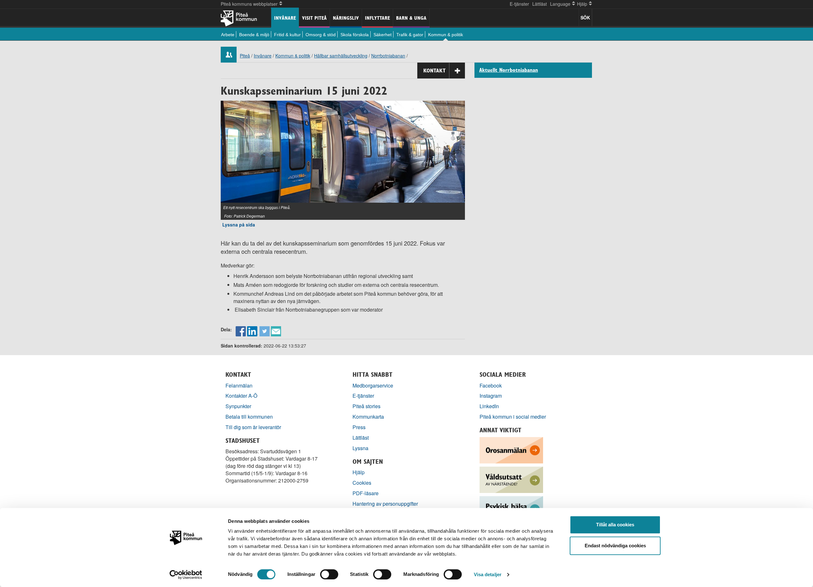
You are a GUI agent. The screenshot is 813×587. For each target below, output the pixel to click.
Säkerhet (382, 34)
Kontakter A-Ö (241, 395)
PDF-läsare (366, 493)
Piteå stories (366, 406)
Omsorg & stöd (321, 34)
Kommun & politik (445, 34)
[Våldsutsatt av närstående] (511, 479)
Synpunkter (238, 406)
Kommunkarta (368, 416)
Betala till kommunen (249, 416)
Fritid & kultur (287, 34)
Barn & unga (411, 18)
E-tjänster (519, 4)
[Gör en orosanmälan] (511, 449)
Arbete (227, 34)
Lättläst (539, 4)
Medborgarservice (373, 385)
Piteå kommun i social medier (513, 416)
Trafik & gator (409, 34)
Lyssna (360, 448)
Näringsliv (346, 18)
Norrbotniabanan (388, 55)
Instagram (491, 395)
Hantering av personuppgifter (385, 503)
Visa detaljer (487, 574)
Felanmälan (238, 385)
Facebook (491, 385)
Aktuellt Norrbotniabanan (508, 70)
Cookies (362, 482)
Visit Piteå (314, 18)
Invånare (285, 18)
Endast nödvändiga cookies (615, 545)
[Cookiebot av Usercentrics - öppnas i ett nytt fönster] (186, 574)
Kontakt (434, 70)
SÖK (585, 17)
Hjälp (359, 472)
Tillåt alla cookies (615, 524)
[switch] (329, 574)
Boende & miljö (254, 34)
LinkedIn (489, 406)
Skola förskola (354, 34)
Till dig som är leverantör (253, 427)
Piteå (245, 55)
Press (359, 427)
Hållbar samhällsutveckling (340, 55)
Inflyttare (377, 18)
